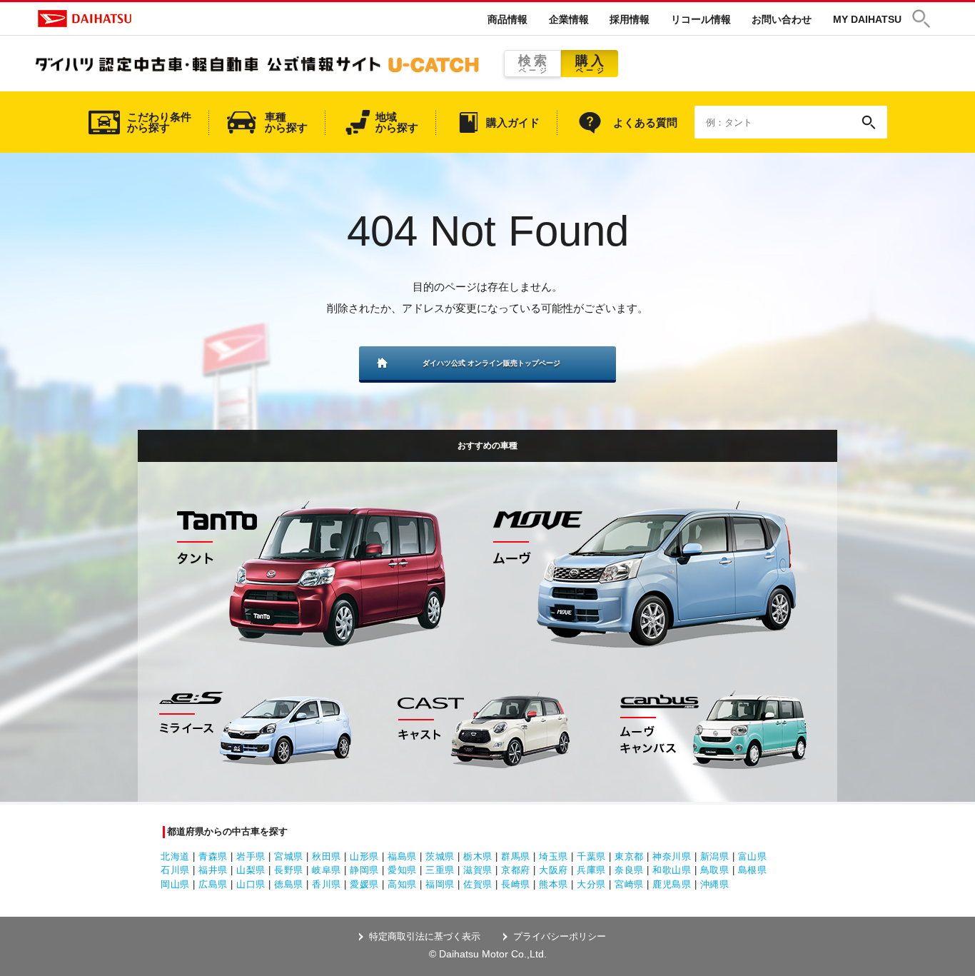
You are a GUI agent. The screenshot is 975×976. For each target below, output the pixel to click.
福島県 (402, 856)
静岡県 (364, 870)
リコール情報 (701, 19)
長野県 (288, 870)
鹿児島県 (671, 884)
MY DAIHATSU (867, 19)
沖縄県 (714, 884)
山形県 (364, 856)
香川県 (326, 884)
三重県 (440, 870)
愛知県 (402, 870)
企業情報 (569, 19)
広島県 (213, 884)
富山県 (752, 856)
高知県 (402, 884)
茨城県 (440, 856)
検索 (534, 64)
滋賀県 (477, 870)
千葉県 (591, 856)
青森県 (213, 856)
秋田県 (326, 856)
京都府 (515, 870)
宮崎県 (629, 884)
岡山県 (175, 884)
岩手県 (251, 856)
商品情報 (507, 19)
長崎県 (515, 884)
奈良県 (629, 870)
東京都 (629, 856)
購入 (591, 64)
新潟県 (714, 856)
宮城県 (288, 856)
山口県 (251, 884)
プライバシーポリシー (559, 936)
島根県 (752, 870)
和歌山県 (671, 870)
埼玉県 (553, 856)
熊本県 (553, 884)
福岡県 (440, 884)
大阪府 (553, 870)
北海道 (175, 856)
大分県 (591, 884)
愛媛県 (364, 884)
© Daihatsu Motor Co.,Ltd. (488, 954)
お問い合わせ (782, 19)
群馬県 (515, 856)
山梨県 (251, 870)
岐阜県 (326, 870)
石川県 (175, 870)
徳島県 (288, 884)
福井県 (213, 870)
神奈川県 (671, 856)
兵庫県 (591, 870)
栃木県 (477, 856)
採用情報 (630, 19)
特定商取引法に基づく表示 (424, 936)
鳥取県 (714, 870)
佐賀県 (477, 884)
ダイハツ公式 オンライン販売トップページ (491, 363)
